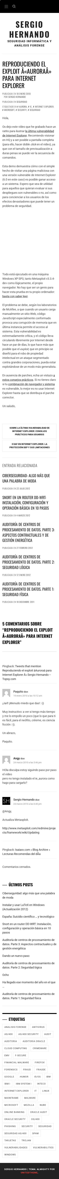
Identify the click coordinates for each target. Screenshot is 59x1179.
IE (31, 106)
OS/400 (35, 1119)
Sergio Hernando (29, 29)
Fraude (41, 1069)
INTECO (41, 1083)
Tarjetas (10, 1140)
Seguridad (22, 101)
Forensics (10, 1069)
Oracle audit (38, 1112)
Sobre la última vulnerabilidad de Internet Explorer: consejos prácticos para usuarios (30, 431)
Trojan (26, 1140)
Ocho (5, 974)
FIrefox (40, 1062)
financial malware (16, 1062)
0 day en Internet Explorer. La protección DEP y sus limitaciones (29, 446)
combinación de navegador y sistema (31, 384)
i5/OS (37, 1076)
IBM (48, 1076)
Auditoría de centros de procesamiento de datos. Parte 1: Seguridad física (28, 589)
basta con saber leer (15, 296)
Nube (43, 1105)
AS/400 (8, 1034)
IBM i (7, 1083)
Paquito (18, 691)
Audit (47, 1034)
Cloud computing (15, 1048)
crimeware (40, 1048)
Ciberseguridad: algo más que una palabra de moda (26, 478)
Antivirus (38, 1027)
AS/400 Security (28, 1034)
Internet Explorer (44, 106)
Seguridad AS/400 (15, 1133)
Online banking (14, 1112)
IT (35, 1091)
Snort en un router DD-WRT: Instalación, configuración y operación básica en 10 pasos (25, 502)
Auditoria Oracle (34, 1041)
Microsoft (9, 109)
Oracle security (14, 1119)
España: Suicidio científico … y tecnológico (28, 916)
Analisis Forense (15, 1027)
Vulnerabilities (43, 1147)
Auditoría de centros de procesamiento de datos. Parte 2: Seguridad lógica (28, 562)
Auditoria (10, 1041)
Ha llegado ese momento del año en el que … (29, 984)
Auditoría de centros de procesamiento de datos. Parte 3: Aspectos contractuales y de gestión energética (28, 532)
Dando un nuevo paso (15, 955)
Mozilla (29, 1105)
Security (22, 109)
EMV (6, 1055)
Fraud (27, 1069)
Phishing (10, 1126)
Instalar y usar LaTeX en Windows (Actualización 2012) (23, 907)
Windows (10, 1154)
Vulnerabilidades (15, 1147)
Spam (35, 1133)
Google (9, 1076)
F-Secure (20, 1055)
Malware (30, 1098)
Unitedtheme (29, 1172)
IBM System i (23, 1083)
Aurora (23, 106)
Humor (24, 1076)
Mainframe (11, 1098)
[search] (14, 6)
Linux (45, 1091)
